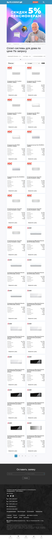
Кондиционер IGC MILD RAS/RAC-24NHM (13, 145)
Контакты (26, 517)
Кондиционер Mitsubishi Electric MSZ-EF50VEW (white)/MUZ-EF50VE (15, 371)
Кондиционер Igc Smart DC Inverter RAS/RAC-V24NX (14, 241)
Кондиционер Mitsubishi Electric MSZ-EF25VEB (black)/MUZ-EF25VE (35, 371)
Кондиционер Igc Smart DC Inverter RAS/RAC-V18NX (34, 209)
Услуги (15, 515)
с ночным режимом (39, 56)
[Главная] (14, 2)
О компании (22, 515)
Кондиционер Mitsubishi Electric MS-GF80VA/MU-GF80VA (15, 304)
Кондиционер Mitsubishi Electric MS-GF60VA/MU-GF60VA (35, 273)
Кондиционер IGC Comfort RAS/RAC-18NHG (14, 82)
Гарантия (9, 517)
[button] (20, 59)
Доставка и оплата (32, 515)
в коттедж (27, 56)
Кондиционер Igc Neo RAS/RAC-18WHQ (35, 145)
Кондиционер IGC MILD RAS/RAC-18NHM (33, 114)
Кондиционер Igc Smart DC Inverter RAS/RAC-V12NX (14, 209)
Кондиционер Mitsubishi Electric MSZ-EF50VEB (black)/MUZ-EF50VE (15, 437)
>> (35, 455)
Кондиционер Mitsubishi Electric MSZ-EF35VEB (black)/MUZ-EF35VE (15, 404)
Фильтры (11, 63)
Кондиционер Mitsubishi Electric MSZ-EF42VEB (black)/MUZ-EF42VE (35, 404)
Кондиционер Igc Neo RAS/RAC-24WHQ (16, 177)
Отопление (30, 511)
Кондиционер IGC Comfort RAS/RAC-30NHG (14, 114)
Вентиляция (21, 511)
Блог (20, 517)
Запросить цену (12, 95)
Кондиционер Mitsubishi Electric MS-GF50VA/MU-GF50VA (15, 273)
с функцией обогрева (14, 56)
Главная (9, 515)
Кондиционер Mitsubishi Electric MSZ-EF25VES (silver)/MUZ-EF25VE (35, 437)
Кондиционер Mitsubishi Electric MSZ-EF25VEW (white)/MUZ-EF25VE (35, 304)
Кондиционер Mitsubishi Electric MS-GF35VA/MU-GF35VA (35, 241)
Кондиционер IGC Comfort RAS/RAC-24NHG (34, 82)
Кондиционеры (11, 511)
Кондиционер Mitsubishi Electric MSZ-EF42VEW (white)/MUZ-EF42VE (35, 337)
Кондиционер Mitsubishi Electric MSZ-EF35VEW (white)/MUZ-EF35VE (15, 337)
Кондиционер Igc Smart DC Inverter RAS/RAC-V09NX (34, 177)
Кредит (16, 517)
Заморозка (39, 511)
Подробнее (30, 525)
